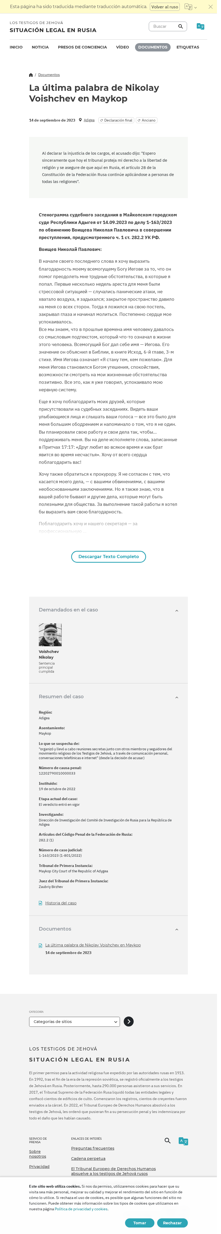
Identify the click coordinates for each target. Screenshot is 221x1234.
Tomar (139, 1223)
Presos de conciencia (82, 47)
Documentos (152, 47)
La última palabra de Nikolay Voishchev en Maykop (93, 945)
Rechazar (172, 1223)
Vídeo (122, 47)
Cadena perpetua (88, 1158)
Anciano (149, 120)
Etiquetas (188, 47)
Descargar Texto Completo (108, 556)
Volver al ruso (164, 6)
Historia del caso (61, 903)
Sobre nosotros (37, 1154)
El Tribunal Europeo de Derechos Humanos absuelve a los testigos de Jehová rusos (113, 1171)
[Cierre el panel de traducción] (211, 7)
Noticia (40, 47)
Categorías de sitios (53, 1021)
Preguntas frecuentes (92, 1148)
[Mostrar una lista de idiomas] (190, 7)
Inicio (16, 47)
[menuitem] (16, 47)
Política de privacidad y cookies (81, 1209)
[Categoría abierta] (129, 1022)
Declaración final (118, 120)
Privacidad (39, 1166)
